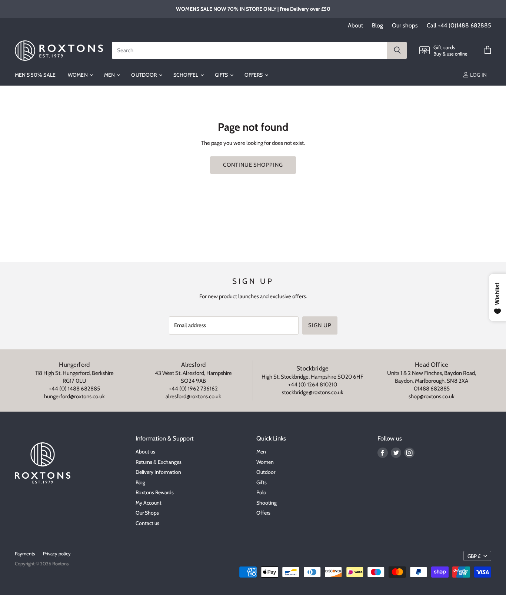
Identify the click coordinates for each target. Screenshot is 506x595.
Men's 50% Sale (35, 75)
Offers (254, 75)
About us (145, 451)
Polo (261, 492)
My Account (149, 502)
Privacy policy (57, 553)
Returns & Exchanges (159, 462)
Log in (478, 75)
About (355, 25)
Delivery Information (158, 472)
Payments (25, 553)
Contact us (147, 523)
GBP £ (473, 556)
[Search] (397, 50)
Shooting (266, 502)
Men (110, 75)
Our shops (405, 25)
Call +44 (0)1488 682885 (459, 25)
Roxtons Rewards (155, 492)
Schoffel (186, 75)
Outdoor (144, 75)
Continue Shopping (253, 165)
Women (78, 75)
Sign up (319, 325)
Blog (377, 25)
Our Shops (147, 512)
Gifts (222, 75)
